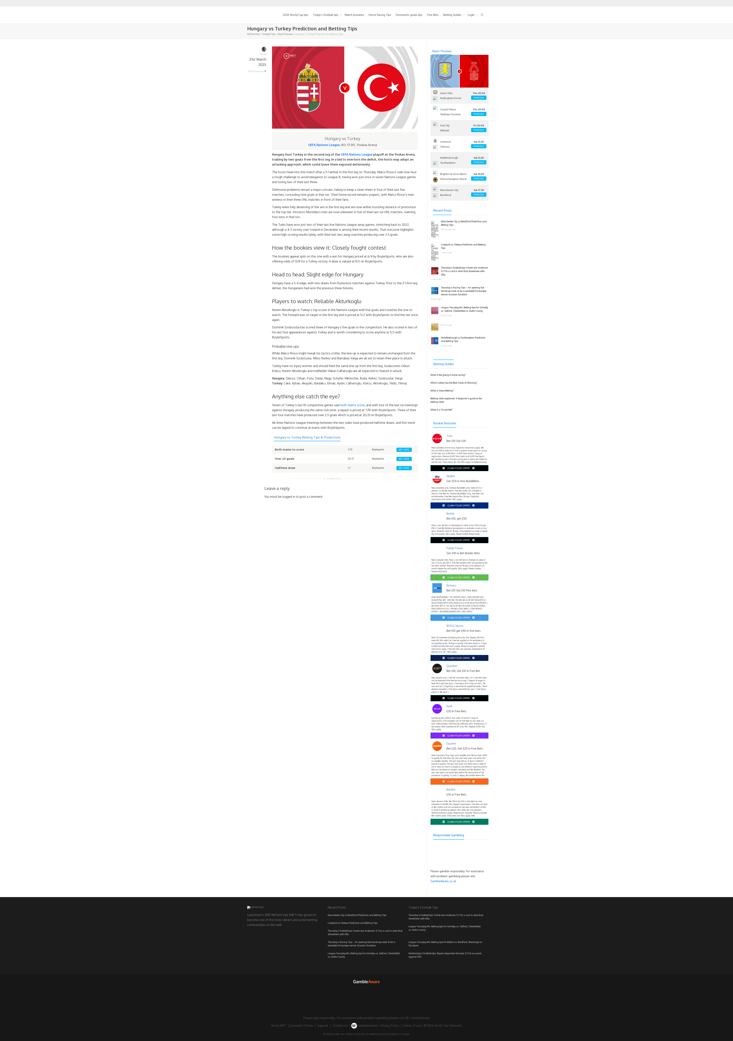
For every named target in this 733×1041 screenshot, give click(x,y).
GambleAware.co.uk (443, 881)
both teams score (352, 405)
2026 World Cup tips (295, 14)
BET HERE (404, 449)
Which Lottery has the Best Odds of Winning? (453, 382)
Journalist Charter (301, 1025)
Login (471, 14)
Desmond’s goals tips (409, 14)
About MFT (278, 1025)
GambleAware (367, 1025)
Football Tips (268, 34)
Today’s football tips (326, 14)
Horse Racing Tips (380, 14)
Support (322, 1025)
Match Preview (285, 34)
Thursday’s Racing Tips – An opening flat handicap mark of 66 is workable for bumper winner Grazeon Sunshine (463, 291)
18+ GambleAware (418, 1018)
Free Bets (433, 14)
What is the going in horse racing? (448, 375)
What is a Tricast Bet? (441, 409)
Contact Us (340, 1025)
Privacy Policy (390, 1025)
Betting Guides (452, 14)
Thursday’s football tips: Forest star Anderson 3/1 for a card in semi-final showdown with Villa (464, 271)
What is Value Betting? (442, 390)
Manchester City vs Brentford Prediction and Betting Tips (357, 915)
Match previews (354, 14)
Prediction (479, 97)
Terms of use (412, 1025)
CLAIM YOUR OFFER (458, 468)
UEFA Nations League (324, 145)
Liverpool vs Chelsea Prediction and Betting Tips (352, 923)
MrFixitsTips (253, 34)
